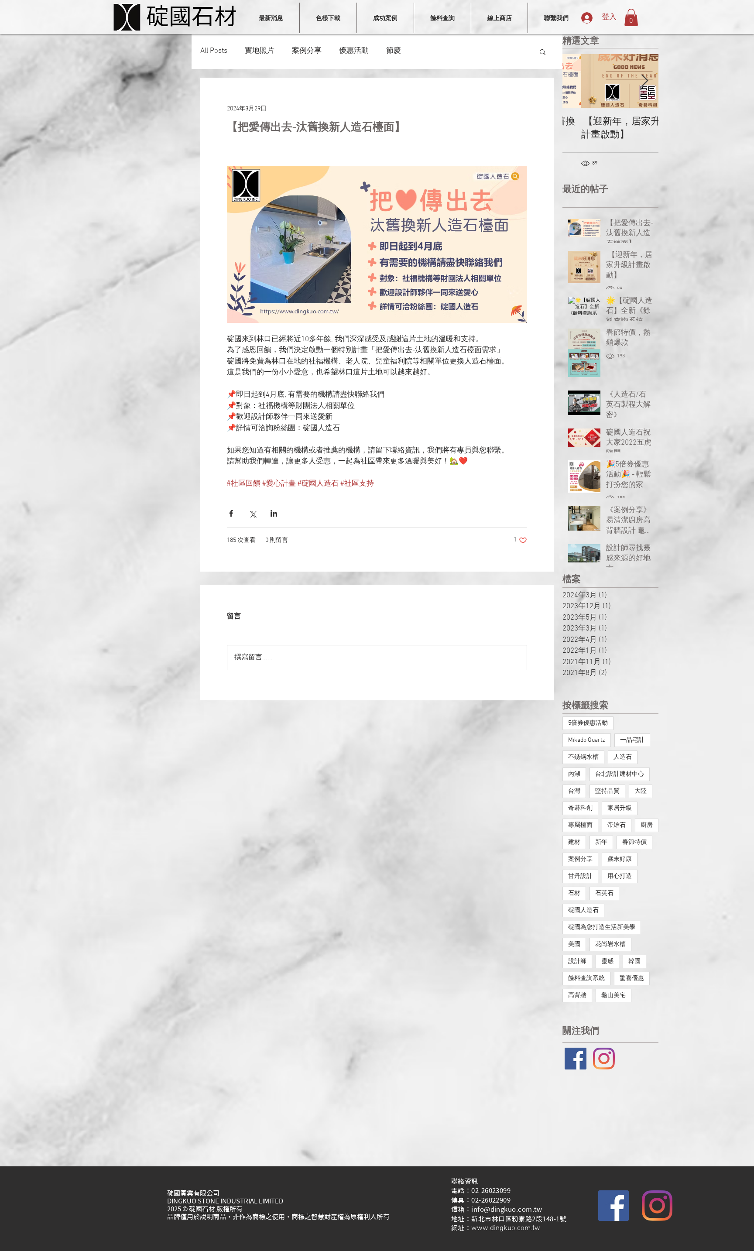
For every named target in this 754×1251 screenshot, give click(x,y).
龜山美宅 (613, 995)
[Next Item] (644, 81)
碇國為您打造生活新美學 (601, 927)
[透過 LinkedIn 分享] (274, 513)
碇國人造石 (583, 910)
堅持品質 (607, 791)
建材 (574, 842)
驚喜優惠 (632, 978)
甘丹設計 (580, 876)
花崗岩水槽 (610, 944)
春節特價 (634, 842)
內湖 (574, 774)
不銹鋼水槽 (583, 757)
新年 (601, 842)
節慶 (393, 51)
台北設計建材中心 (619, 774)
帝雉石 (616, 825)
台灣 (574, 791)
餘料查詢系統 (586, 978)
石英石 (604, 893)
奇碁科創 (580, 808)
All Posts (213, 51)
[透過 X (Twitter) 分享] (252, 513)
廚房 (647, 825)
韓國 (634, 961)
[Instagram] (604, 1058)
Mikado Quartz (586, 740)
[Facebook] (613, 1205)
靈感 (607, 961)
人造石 (622, 757)
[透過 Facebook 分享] (231, 513)
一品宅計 (632, 740)
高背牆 (577, 995)
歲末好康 (619, 859)
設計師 (577, 961)
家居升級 (619, 808)
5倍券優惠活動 (588, 723)
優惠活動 (354, 51)
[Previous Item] (576, 81)
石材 (574, 893)
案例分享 (307, 51)
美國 (574, 944)
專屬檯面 (580, 825)
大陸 (640, 791)
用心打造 (619, 876)
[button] (631, 17)
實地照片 (259, 51)
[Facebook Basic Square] (575, 1058)
